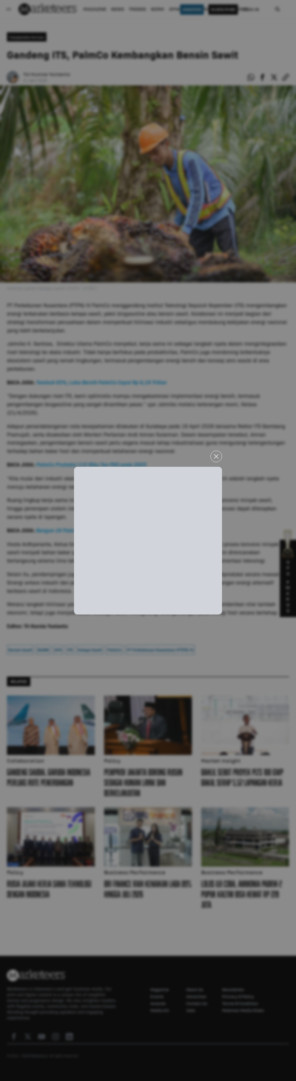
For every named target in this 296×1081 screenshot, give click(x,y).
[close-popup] (216, 456)
